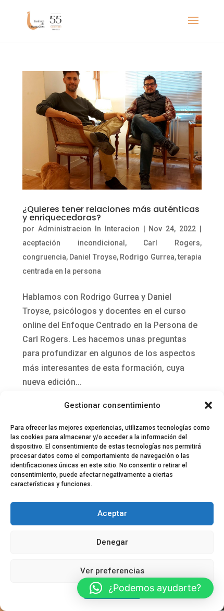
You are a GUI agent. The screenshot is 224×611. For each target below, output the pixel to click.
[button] (208, 405)
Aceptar (112, 513)
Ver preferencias (112, 570)
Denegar (112, 542)
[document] (112, 305)
